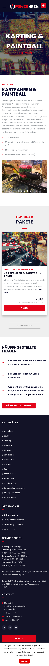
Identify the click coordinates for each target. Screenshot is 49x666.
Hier (3, 571)
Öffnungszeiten (11, 515)
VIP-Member (9, 529)
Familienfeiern (10, 497)
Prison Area (9, 459)
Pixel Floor (8, 445)
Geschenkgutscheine (13, 524)
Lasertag (7, 440)
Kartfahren (8, 431)
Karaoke (7, 450)
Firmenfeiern (9, 478)
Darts (6, 469)
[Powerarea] (24, 6)
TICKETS (19, 638)
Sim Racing (9, 455)
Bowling (7, 436)
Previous (5, 176)
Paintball (7, 464)
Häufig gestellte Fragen (14, 519)
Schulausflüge (10, 483)
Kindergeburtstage (12, 493)
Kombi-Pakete (10, 474)
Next (43, 176)
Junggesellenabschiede (14, 488)
